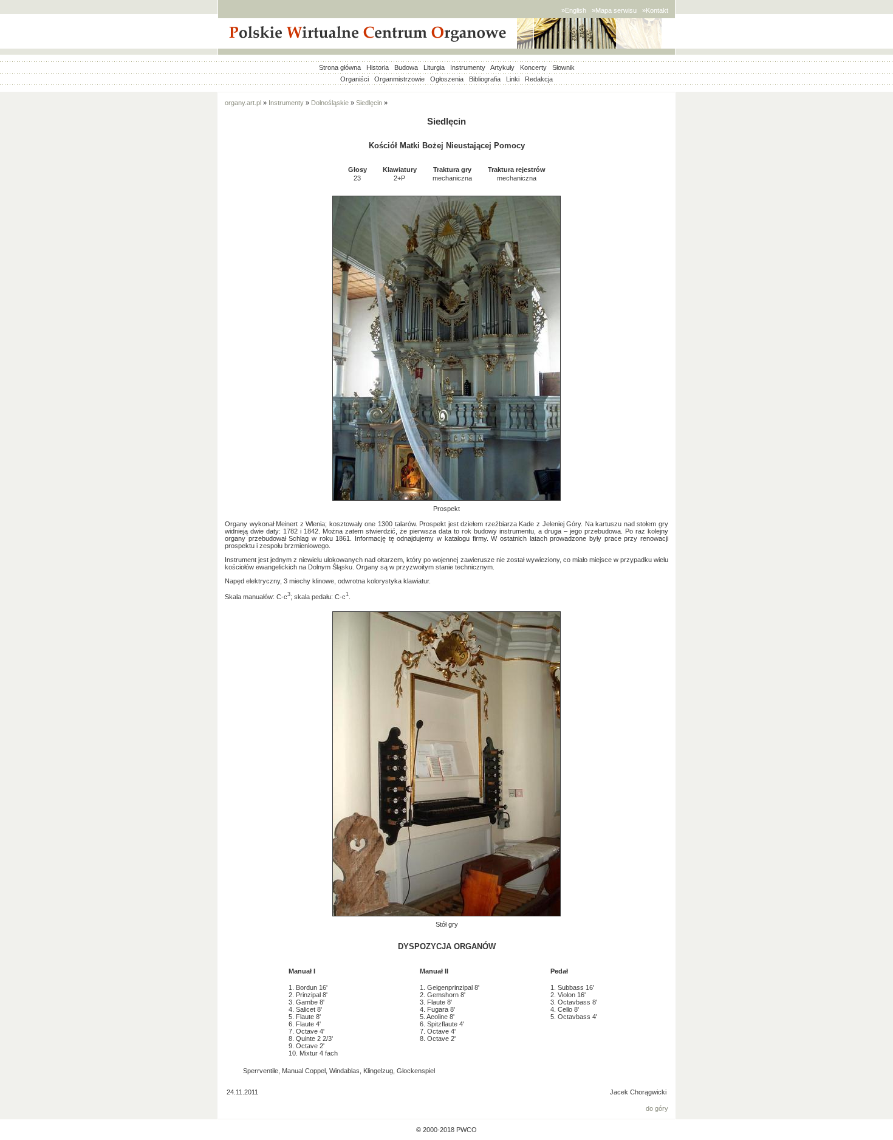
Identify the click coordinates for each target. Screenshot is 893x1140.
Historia (377, 67)
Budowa (406, 67)
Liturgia (434, 67)
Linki (512, 79)
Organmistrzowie (399, 79)
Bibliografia (485, 79)
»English (573, 10)
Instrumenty (467, 67)
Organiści (354, 79)
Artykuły (502, 67)
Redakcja (539, 79)
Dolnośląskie (330, 102)
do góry (657, 1108)
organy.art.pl (243, 102)
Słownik (563, 67)
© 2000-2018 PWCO (446, 1129)
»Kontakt (655, 10)
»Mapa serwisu (614, 10)
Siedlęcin (369, 102)
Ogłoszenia (447, 79)
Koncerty (533, 67)
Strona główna (340, 67)
